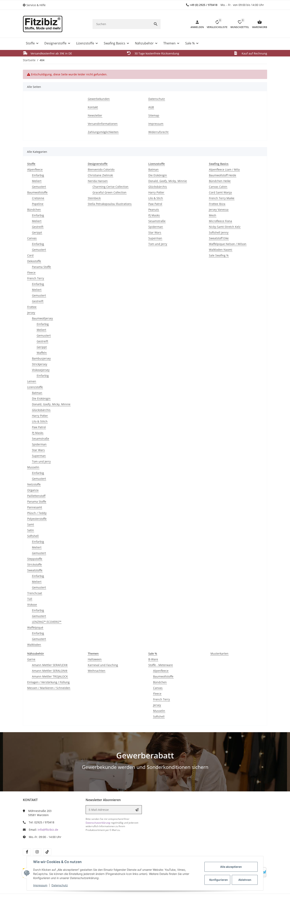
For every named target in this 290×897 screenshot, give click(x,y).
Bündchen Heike (220, 181)
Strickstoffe (34, 564)
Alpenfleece (35, 169)
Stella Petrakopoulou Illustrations (110, 204)
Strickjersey (39, 364)
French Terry (35, 278)
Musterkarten (219, 653)
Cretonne (38, 198)
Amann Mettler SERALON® (49, 671)
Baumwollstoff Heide (222, 175)
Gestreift (37, 227)
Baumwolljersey (42, 318)
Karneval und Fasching (103, 665)
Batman (37, 393)
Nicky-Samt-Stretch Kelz (224, 227)
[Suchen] (156, 24)
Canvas (32, 238)
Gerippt (37, 232)
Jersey (31, 312)
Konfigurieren (218, 879)
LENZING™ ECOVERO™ (46, 622)
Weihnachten (96, 671)
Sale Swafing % (219, 255)
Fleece (31, 272)
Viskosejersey (41, 370)
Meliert (36, 181)
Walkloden (34, 644)
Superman (39, 456)
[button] (36, 5)
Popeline (37, 204)
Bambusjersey (41, 358)
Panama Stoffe (41, 267)
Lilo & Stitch (40, 421)
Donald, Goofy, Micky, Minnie (51, 404)
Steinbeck (94, 198)
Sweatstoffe (34, 570)
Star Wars (38, 450)
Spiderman (39, 444)
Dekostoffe (34, 261)
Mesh (212, 215)
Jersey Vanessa (218, 209)
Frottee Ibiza (217, 204)
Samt (30, 524)
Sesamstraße (40, 438)
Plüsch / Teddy (37, 513)
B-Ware (153, 659)
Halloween (95, 659)
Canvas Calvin (218, 187)
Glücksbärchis (41, 410)
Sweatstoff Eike (219, 238)
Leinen (31, 381)
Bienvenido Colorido (101, 169)
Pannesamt (34, 507)
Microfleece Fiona (220, 221)
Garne (31, 659)
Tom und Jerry (41, 461)
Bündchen (34, 209)
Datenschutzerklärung (98, 822)
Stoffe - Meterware (160, 665)
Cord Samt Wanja (220, 192)
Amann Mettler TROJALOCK (50, 676)
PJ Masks (37, 433)
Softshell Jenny (218, 232)
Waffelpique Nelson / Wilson (227, 244)
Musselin (33, 467)
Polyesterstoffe (37, 519)
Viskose (32, 604)
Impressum (40, 885)
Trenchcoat (34, 593)
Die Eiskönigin (41, 398)
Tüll (29, 599)
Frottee (31, 307)
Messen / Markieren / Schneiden (48, 688)
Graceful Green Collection (109, 192)
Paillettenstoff (36, 496)
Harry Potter (40, 416)
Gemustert (39, 187)
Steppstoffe (34, 559)
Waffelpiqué (35, 627)
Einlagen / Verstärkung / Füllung (48, 682)
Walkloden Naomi (220, 249)
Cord (30, 255)
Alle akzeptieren (231, 866)
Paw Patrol (39, 427)
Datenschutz (59, 885)
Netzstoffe (34, 484)
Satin (30, 530)
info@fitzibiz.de (48, 829)
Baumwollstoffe (37, 192)
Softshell (33, 536)
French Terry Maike (221, 198)
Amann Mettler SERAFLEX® (50, 665)
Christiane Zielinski (100, 175)
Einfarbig (38, 175)
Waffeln (42, 353)
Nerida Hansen (98, 181)
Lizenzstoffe (35, 387)
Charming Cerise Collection (110, 187)
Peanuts (153, 209)
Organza (32, 490)
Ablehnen (244, 879)
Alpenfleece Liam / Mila (224, 169)
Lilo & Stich (155, 198)
